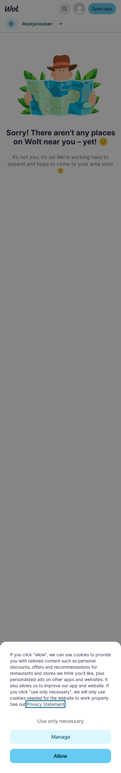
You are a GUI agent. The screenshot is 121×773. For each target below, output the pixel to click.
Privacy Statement (45, 704)
